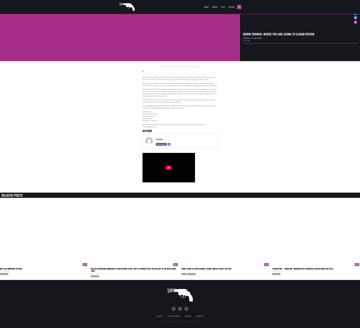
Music (206, 7)
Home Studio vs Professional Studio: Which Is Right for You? (206, 268)
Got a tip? (188, 316)
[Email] (169, 144)
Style (223, 7)
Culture (232, 7)
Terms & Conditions (173, 316)
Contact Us (199, 316)
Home (160, 66)
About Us (160, 316)
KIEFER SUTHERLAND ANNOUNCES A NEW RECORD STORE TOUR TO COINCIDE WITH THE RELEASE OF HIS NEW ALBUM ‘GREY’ (133, 269)
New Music (167, 66)
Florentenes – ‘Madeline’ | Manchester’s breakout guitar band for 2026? (302, 268)
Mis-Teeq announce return (11, 268)
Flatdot (159, 139)
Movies (215, 7)
